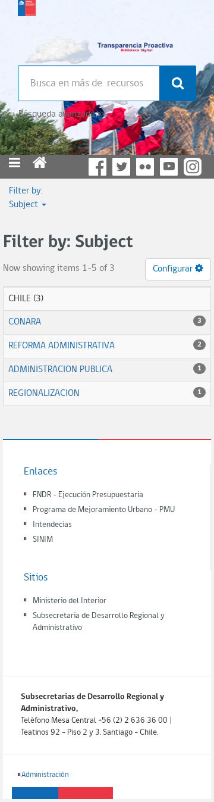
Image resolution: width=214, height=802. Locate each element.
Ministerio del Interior (69, 601)
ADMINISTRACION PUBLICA (60, 370)
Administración (45, 775)
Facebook (97, 167)
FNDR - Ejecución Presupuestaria (88, 495)
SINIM (43, 539)
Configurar (174, 269)
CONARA (24, 322)
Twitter (121, 167)
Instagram (193, 167)
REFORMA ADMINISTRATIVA (61, 346)
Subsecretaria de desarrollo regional (27, 30)
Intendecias (52, 524)
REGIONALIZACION (44, 393)
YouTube (169, 167)
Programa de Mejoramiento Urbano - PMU (104, 509)
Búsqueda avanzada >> (61, 114)
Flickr (145, 167)
